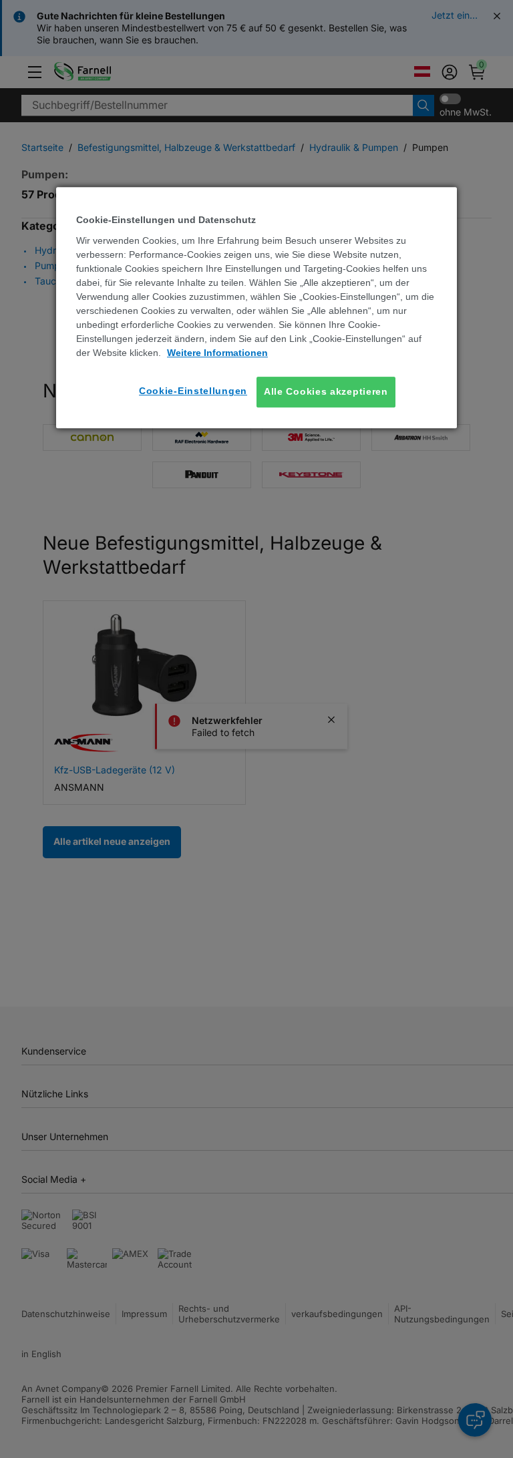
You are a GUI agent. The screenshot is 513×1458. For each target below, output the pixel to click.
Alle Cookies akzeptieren (326, 391)
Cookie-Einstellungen (193, 390)
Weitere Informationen (217, 352)
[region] (256, 308)
